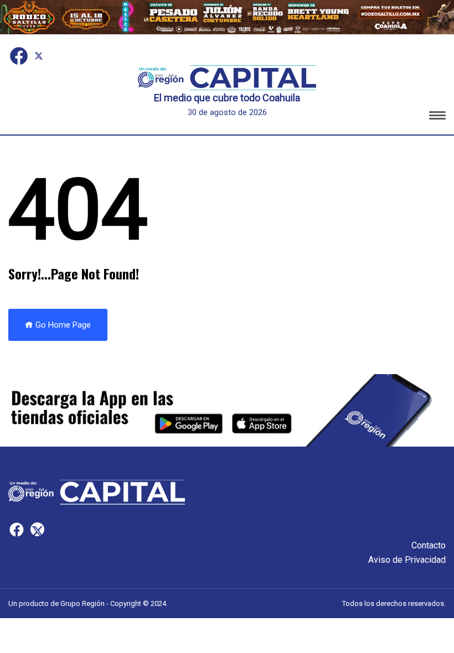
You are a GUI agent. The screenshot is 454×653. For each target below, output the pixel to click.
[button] (437, 117)
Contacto (428, 545)
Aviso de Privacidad (407, 559)
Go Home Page (62, 325)
